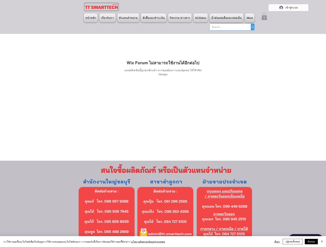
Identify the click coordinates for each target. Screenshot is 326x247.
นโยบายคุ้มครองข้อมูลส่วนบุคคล (148, 241)
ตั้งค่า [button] (277, 241)
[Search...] (252, 27)
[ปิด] (322, 241)
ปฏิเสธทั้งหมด (293, 241)
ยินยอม (311, 241)
